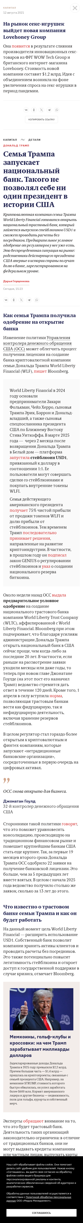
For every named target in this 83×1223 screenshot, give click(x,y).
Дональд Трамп (16, 145)
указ (46, 567)
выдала (59, 596)
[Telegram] (49, 110)
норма (56, 696)
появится (21, 47)
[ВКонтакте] (26, 110)
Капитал (9, 7)
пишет (40, 372)
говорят (69, 824)
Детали (34, 139)
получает (19, 511)
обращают (33, 1121)
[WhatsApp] (57, 110)
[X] (41, 110)
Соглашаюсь (41, 1213)
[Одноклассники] (34, 110)
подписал (57, 556)
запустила (20, 458)
